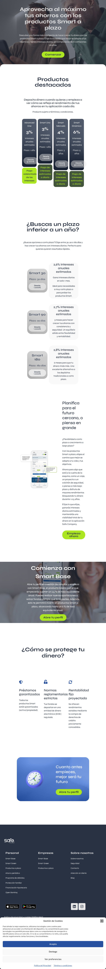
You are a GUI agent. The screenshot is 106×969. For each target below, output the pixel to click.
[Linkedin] (74, 906)
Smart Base (10, 858)
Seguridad (75, 863)
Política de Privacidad (42, 965)
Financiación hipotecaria (16, 888)
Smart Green (11, 863)
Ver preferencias (53, 959)
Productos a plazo (46, 868)
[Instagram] (82, 906)
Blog (73, 878)
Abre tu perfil (53, 617)
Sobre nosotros (77, 858)
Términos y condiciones (63, 965)
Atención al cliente (78, 873)
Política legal (37, 917)
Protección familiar (14, 883)
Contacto (75, 868)
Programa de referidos (15, 878)
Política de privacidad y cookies (17, 917)
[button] (101, 921)
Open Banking (12, 892)
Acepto (53, 944)
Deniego (53, 951)
